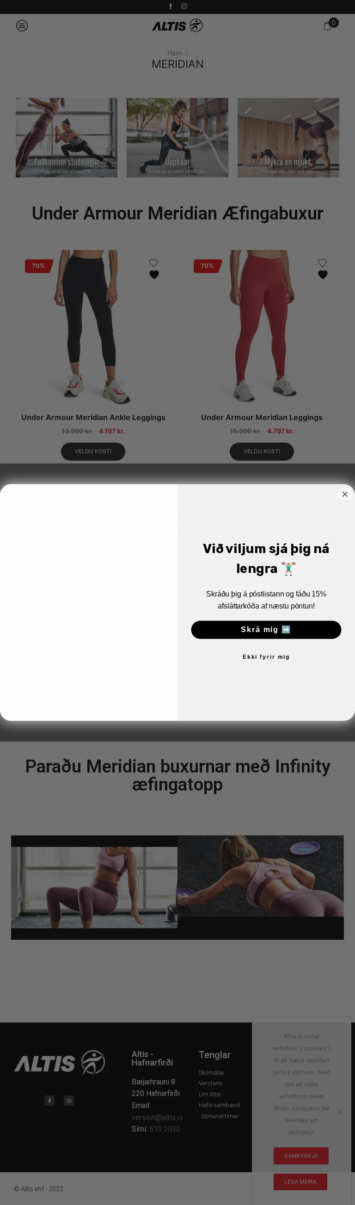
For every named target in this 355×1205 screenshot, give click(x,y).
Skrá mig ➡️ (266, 630)
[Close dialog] (345, 494)
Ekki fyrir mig (266, 657)
